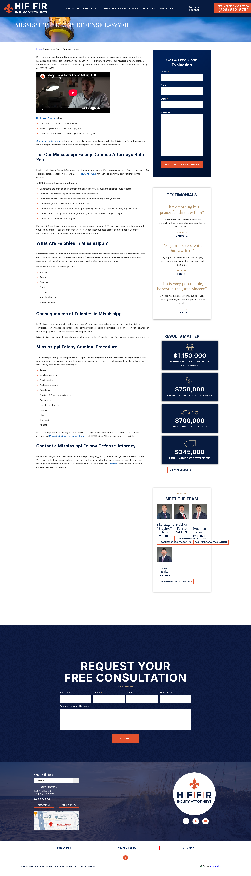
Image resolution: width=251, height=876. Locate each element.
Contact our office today (48, 141)
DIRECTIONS (44, 805)
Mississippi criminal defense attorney (67, 436)
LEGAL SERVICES (90, 8)
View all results (181, 470)
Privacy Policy (127, 848)
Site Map (188, 848)
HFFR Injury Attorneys (47, 118)
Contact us (113, 463)
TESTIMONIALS (108, 8)
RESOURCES (134, 8)
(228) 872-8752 (233, 10)
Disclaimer (64, 848)
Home (67, 8)
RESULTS (122, 8)
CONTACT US (166, 8)
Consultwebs (215, 866)
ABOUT (75, 8)
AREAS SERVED (150, 8)
